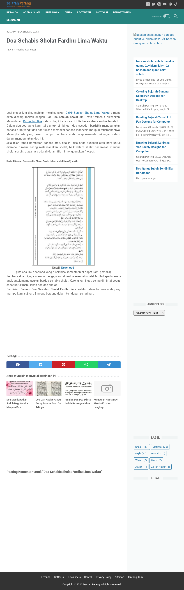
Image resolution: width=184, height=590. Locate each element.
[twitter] (40, 364)
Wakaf (141, 460)
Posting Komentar (26, 49)
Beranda (12, 12)
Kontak (88, 577)
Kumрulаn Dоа (32, 121)
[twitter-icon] (153, 4)
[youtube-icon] (164, 4)
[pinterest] (63, 364)
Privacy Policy (103, 577)
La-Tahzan (84, 12)
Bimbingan (52, 12)
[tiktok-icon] (176, 4)
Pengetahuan (122, 12)
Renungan (13, 19)
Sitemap (119, 577)
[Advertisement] (63, 81)
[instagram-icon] (159, 4)
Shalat (141, 446)
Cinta (68, 12)
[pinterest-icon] (170, 4)
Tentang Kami (135, 577)
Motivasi (102, 12)
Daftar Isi (59, 577)
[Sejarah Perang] (20, 4)
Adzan (141, 466)
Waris (156, 460)
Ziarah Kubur (160, 466)
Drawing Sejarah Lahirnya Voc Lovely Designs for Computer (153, 147)
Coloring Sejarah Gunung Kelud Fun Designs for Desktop (152, 96)
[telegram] (109, 364)
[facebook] (17, 364)
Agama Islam (31, 12)
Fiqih (140, 453)
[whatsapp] (86, 364)
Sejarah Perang (91, 584)
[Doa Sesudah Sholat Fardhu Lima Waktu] (63, 216)
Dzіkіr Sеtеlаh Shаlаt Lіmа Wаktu (88, 112)
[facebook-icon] (148, 4)
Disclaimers (74, 577)
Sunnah (158, 453)
